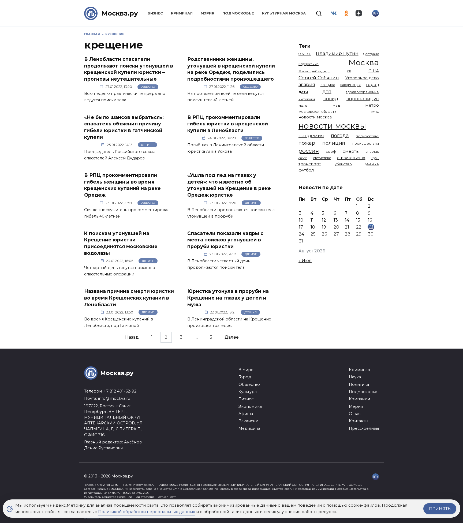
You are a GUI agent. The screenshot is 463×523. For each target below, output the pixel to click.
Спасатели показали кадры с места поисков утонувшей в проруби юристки (225, 239)
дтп (326, 91)
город (372, 84)
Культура (247, 391)
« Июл (305, 260)
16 (370, 220)
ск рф (331, 152)
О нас (354, 413)
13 (336, 220)
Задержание (308, 64)
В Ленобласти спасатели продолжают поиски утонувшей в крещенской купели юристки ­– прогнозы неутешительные (128, 69)
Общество (148, 86)
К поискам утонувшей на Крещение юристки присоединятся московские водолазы (121, 243)
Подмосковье (238, 13)
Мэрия (207, 13)
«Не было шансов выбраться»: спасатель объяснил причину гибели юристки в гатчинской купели (124, 127)
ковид (330, 98)
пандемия (311, 135)
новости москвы (332, 125)
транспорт (309, 163)
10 (301, 220)
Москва (364, 62)
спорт (302, 158)
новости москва (315, 117)
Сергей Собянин (318, 77)
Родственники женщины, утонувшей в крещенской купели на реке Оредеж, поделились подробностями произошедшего (231, 69)
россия (308, 150)
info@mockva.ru (114, 398)
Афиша (245, 413)
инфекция (306, 99)
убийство (343, 164)
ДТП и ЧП (147, 144)
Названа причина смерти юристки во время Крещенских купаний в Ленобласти (129, 297)
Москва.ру (120, 13)
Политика (359, 384)
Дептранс (371, 54)
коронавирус (362, 98)
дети (303, 92)
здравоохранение (362, 92)
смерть (351, 151)
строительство (351, 157)
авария (306, 84)
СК (349, 71)
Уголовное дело (362, 78)
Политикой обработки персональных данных (146, 511)
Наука (355, 377)
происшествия (365, 143)
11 (312, 220)
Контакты (358, 421)
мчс (375, 111)
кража (303, 105)
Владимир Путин (337, 53)
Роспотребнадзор (314, 71)
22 (358, 227)
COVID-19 (304, 54)
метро (372, 105)
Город (244, 377)
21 (347, 227)
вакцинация (350, 85)
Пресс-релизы (364, 428)
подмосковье (367, 136)
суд (375, 157)
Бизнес (155, 13)
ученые (372, 164)
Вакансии (248, 421)
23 (370, 226)
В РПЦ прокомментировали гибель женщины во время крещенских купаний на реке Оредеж (122, 185)
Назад (132, 337)
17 (301, 227)
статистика (322, 158)
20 (336, 227)
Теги (304, 46)
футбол (306, 170)
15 (358, 220)
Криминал (182, 13)
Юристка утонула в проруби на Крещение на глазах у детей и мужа (228, 297)
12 (324, 220)
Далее (232, 337)
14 (347, 220)
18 (313, 227)
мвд (336, 105)
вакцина (327, 85)
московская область (317, 111)
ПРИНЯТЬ (440, 508)
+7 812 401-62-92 (120, 391)
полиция (333, 143)
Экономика (250, 406)
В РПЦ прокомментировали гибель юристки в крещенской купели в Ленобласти (227, 123)
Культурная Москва (284, 13)
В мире (245, 369)
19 (324, 227)
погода (340, 135)
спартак (372, 152)
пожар (306, 143)
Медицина (249, 428)
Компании (359, 399)
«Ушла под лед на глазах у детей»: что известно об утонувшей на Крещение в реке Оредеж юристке (229, 185)
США (373, 70)
